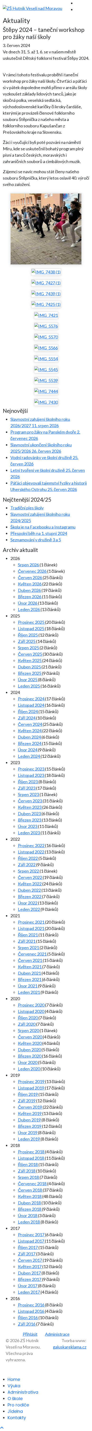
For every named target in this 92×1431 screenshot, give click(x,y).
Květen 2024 (30, 730)
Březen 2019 (30, 1126)
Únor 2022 (28, 902)
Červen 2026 (30, 577)
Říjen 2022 (28, 858)
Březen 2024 (30, 743)
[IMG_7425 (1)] (46, 304)
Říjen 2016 (28, 1317)
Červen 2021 (30, 960)
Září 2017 (27, 1253)
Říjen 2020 (28, 1017)
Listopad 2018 (31, 1158)
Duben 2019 (30, 1119)
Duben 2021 (30, 973)
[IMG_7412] (46, 229)
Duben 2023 (30, 813)
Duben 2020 (30, 1049)
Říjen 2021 (28, 934)
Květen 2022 (30, 883)
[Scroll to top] (2, 1427)
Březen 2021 (30, 979)
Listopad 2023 (31, 775)
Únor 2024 (28, 749)
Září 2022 (27, 864)
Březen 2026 (30, 596)
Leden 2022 (29, 909)
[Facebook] (77, 3)
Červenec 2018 (32, 1183)
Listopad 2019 (31, 1087)
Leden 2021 (29, 992)
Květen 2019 (30, 1113)
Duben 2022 (30, 890)
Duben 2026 (30, 590)
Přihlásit (30, 1334)
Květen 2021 (30, 966)
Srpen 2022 (29, 871)
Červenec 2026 (32, 571)
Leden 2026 (29, 609)
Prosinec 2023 (31, 769)
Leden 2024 (29, 756)
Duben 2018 (30, 1202)
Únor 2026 (28, 603)
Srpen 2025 (29, 647)
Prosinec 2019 (31, 1081)
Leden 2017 (29, 1292)
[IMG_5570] (46, 337)
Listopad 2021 (31, 928)
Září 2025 (27, 641)
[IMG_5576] (46, 326)
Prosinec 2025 (31, 622)
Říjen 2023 (28, 781)
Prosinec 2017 (31, 1234)
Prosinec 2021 (31, 922)
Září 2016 (27, 1324)
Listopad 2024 (31, 705)
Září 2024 (27, 717)
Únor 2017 (28, 1285)
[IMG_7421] (46, 315)
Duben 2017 (30, 1273)
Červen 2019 (30, 1107)
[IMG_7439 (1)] (46, 293)
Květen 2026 (30, 583)
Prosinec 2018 (31, 1151)
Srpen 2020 (29, 1030)
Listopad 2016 (31, 1311)
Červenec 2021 (32, 954)
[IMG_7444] (46, 391)
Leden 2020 (29, 1068)
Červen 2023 (30, 800)
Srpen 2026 (29, 564)
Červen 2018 (30, 1190)
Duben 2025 (30, 666)
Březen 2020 (30, 1056)
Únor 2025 (28, 679)
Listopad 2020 (31, 1011)
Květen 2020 (30, 1043)
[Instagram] (77, 9)
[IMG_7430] (46, 402)
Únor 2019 (28, 1132)
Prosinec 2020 (31, 1005)
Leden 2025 (29, 686)
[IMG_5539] (46, 380)
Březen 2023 (30, 820)
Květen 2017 (30, 1266)
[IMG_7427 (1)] (46, 282)
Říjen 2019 (28, 1094)
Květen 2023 (30, 807)
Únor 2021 (28, 985)
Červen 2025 (30, 654)
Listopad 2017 (31, 1241)
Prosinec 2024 (31, 698)
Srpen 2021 (29, 947)
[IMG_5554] (46, 358)
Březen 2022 (30, 896)
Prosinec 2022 (31, 845)
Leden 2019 (29, 1139)
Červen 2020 (30, 1036)
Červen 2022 (30, 877)
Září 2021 (27, 941)
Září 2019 (27, 1100)
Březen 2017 (30, 1279)
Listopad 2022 (31, 851)
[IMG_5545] (46, 369)
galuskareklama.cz (69, 1346)
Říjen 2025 (28, 635)
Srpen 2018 (29, 1177)
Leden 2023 (29, 832)
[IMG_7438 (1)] (46, 272)
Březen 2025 (30, 673)
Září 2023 (27, 788)
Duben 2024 (30, 737)
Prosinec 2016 (31, 1304)
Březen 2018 (30, 1209)
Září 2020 (27, 1024)
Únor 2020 (28, 1062)
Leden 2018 (29, 1221)
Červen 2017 (30, 1260)
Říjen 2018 (28, 1164)
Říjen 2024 (28, 711)
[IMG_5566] (46, 347)
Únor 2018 (28, 1215)
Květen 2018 (30, 1196)
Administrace (57, 1334)
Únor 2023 (28, 826)
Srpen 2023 (29, 794)
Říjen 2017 (28, 1247)
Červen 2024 (30, 724)
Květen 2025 (30, 660)
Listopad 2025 (31, 628)
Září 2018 (27, 1170)
